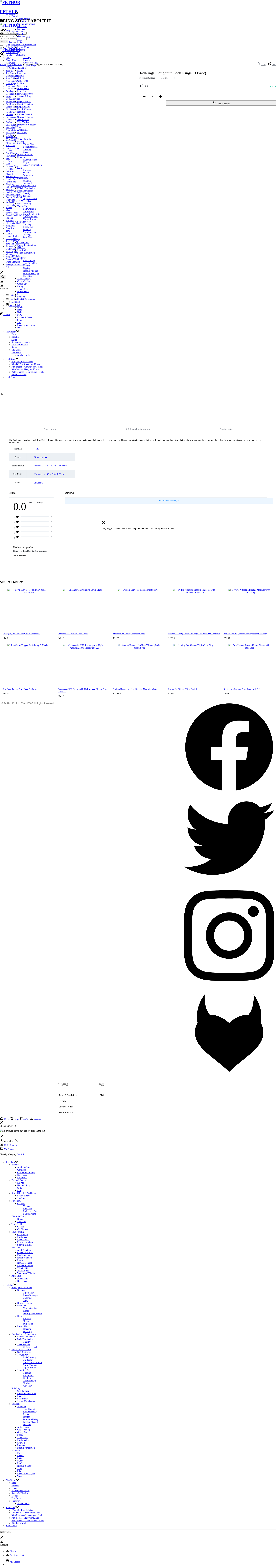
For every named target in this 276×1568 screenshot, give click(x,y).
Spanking (27, 1331)
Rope (19, 1316)
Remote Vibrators (25, 1265)
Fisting (20, 1435)
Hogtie (26, 1311)
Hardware (16, 1501)
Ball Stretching (24, 1352)
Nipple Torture (29, 1367)
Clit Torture (28, 1360)
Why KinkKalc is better (22, 1510)
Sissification (22, 1398)
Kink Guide (11, 1525)
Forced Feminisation (26, 1393)
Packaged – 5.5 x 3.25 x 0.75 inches (50, 465)
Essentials (16, 16)
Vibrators (16, 1247)
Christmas (10, 42)
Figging (26, 1417)
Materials (16, 1450)
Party (19, 42)
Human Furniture (25, 1303)
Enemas (26, 1414)
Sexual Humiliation (26, 1401)
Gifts (19, 1188)
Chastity (26, 1342)
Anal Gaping (29, 1409)
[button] (261, 64)
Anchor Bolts (23, 1503)
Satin (19, 1468)
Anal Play (21, 1406)
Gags (25, 1300)
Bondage (21, 1290)
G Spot (20, 1226)
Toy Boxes (16, 1498)
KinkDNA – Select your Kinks (26, 1512)
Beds (14, 1483)
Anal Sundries (23, 19)
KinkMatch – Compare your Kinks (27, 1515)
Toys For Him (15, 64)
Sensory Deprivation (32, 1313)
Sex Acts (16, 1404)
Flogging (27, 1329)
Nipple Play (28, 1292)
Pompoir (21, 1445)
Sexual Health (23, 47)
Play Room (11, 1480)
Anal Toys (16, 1276)
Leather (20, 1455)
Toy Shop (10, 13)
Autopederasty (23, 1427)
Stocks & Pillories (20, 1493)
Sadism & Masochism (21, 1349)
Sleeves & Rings (148, 78)
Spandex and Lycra (26, 1473)
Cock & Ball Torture (32, 1362)
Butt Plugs (22, 1281)
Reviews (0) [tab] (226, 429)
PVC (19, 1463)
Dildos (20, 1219)
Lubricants (22, 29)
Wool (19, 1476)
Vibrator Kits (23, 1268)
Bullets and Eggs (30, 1211)
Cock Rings (22, 1234)
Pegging (21, 1442)
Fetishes (9, 1285)
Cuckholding (23, 1391)
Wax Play (27, 1386)
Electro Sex (28, 1375)
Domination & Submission (24, 1334)
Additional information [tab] (138, 429)
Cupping (27, 1373)
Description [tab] (50, 429)
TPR (36, 448)
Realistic (21, 1260)
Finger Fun (11, 60)
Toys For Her (18, 1224)
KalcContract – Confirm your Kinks (28, 1520)
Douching (27, 1424)
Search (4, 41)
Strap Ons (21, 1221)
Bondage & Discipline (22, 1287)
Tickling (26, 1383)
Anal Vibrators (24, 1250)
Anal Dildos (22, 1278)
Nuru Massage (29, 1380)
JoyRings (38, 482)
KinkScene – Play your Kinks (25, 1518)
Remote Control (24, 1263)
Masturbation (23, 1440)
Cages (14, 1488)
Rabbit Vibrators (24, 1257)
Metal (19, 1458)
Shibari (26, 1321)
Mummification (30, 1308)
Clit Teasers (22, 1229)
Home (3, 64)
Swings (15, 1495)
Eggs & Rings (29, 1214)
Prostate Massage (31, 1422)
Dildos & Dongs (19, 68)
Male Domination (25, 1339)
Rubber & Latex (24, 1466)
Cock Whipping (30, 1365)
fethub (9, 11)
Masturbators (23, 1237)
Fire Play (27, 1378)
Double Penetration (26, 1448)
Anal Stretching (30, 1411)
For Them (16, 52)
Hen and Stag (23, 37)
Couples (21, 55)
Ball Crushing (29, 1357)
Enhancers (22, 26)
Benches (15, 1485)
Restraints (21, 1305)
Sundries (21, 50)
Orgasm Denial (30, 1347)
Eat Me (20, 34)
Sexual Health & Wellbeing (24, 44)
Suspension (28, 1324)
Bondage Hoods (13, 55)
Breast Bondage (30, 1295)
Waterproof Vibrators (26, 1273)
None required (40, 457)
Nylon (20, 1460)
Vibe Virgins (23, 1270)
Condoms (21, 21)
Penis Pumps (23, 1239)
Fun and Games (19, 31)
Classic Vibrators (25, 1252)
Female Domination (26, 1336)
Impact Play (22, 1326)
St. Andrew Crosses (20, 1490)
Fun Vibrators (23, 1255)
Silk (19, 1471)
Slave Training (23, 1344)
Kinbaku (27, 1318)
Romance (27, 60)
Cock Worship (23, 1429)
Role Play (16, 1388)
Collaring (27, 1298)
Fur (18, 1453)
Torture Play (22, 1355)
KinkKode (10, 1507)
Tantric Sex (22, 1437)
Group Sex (22, 1432)
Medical (21, 1396)
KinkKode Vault (19, 1523)
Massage (27, 57)
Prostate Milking (30, 1419)
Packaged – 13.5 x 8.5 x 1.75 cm (49, 474)
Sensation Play (24, 1370)
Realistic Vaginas (25, 1242)
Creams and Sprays (26, 24)
